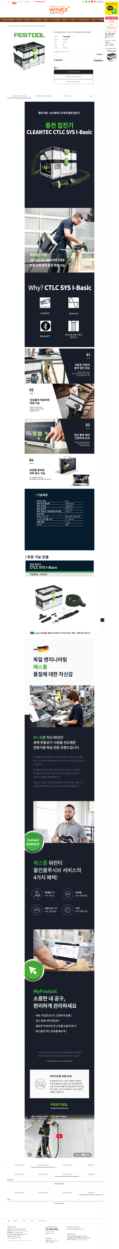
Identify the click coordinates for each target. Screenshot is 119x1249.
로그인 (8, 1)
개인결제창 (111, 21)
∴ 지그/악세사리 (36, 19)
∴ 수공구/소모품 (54, 19)
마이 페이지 (27, 1)
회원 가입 (14, 2)
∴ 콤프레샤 (94, 19)
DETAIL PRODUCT (19, 1165)
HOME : (10, 26)
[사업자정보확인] (24, 1231)
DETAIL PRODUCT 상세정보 (19, 96)
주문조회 (20, 1)
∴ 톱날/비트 (64, 19)
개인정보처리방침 (42, 1220)
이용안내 (23, 1220)
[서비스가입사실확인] (82, 1239)
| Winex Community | (9, 19)
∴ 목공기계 (27, 19)
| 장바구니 (113, 18)
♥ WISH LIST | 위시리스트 (73, 81)
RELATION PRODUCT (43, 1165)
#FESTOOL (65, 47)
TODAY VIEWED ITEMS (110, 48)
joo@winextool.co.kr (16, 1238)
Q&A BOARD (91, 1165)
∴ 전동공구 (45, 19)
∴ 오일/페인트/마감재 (83, 19)
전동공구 (14, 26)
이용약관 (32, 1220)
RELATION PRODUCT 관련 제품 (43, 96)
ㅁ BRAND (19, 19)
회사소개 (15, 1220)
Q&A (112, 24)
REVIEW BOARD (67, 1165)
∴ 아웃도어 (72, 19)
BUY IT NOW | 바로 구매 (73, 71)
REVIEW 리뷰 (67, 96)
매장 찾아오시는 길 (111, 27)
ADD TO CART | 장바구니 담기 (73, 76)
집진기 (18, 26)
